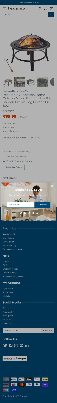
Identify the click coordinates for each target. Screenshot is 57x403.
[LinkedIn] (37, 213)
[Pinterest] (33, 213)
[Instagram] (29, 213)
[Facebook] (25, 213)
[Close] (52, 186)
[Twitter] (21, 213)
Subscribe (42, 204)
